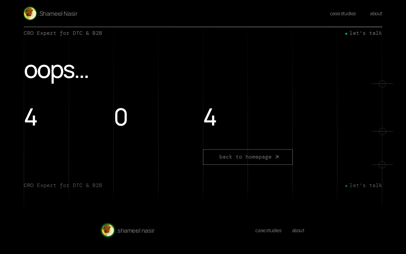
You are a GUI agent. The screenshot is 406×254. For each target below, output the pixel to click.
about (376, 13)
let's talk (366, 33)
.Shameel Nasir (57, 14)
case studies (343, 13)
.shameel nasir (135, 230)
